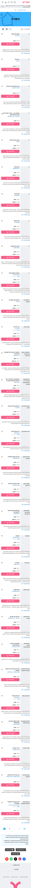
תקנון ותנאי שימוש (24, 877)
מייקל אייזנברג (16, 87)
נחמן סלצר (17, 195)
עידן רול (18, 301)
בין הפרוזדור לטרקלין (13, 775)
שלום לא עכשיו (15, 34)
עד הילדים (17, 327)
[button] (2, 2)
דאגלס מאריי (16, 247)
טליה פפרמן (9, 776)
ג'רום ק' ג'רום (16, 805)
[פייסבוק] (24, 859)
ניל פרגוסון (17, 564)
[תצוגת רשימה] (10, 29)
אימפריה (17, 563)
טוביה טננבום (16, 749)
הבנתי (3, 6)
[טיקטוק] (15, 859)
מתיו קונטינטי (16, 537)
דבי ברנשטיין (16, 776)
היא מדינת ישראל (15, 616)
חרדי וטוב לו (16, 748)
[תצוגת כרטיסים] (3, 29)
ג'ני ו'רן (10, 805)
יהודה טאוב (17, 382)
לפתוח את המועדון (14, 300)
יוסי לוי (18, 141)
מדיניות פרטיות (14, 877)
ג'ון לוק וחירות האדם (14, 406)
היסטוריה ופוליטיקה (22, 10)
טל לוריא (17, 328)
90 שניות (17, 194)
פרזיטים (17, 59)
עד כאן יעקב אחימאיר (14, 456)
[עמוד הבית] (28, 10)
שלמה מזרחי (16, 672)
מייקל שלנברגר (16, 591)
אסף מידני (9, 672)
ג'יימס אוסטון (16, 168)
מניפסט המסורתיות (14, 273)
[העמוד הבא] (4, 829)
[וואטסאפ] (11, 859)
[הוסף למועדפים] (2, 34)
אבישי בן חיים (16, 274)
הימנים (18, 536)
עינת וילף (17, 35)
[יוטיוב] (6, 859)
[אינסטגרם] (19, 859)
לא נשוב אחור (16, 696)
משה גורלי (17, 222)
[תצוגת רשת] (7, 29)
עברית (16, 869)
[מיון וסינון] (22, 29)
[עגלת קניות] (5, 2)
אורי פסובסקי (11, 116)
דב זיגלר (17, 618)
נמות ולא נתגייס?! (15, 140)
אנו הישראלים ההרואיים (13, 86)
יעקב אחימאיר (16, 458)
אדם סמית (17, 167)
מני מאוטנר (17, 433)
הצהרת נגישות (6, 877)
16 (9, 828)
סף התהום (17, 221)
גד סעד (18, 61)
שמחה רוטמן (16, 724)
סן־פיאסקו (17, 589)
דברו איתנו (16, 865)
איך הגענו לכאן (15, 431)
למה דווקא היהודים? (14, 483)
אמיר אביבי (17, 697)
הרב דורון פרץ (16, 485)
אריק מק (17, 407)
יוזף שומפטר (16, 513)
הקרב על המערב (15, 246)
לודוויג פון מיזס (16, 646)
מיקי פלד (17, 116)
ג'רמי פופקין (16, 355)
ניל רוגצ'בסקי (11, 618)
